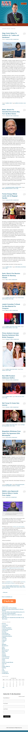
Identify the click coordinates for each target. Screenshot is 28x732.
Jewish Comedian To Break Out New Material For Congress (11, 306)
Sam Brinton (23, 266)
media (23, 396)
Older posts (4, 592)
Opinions (4, 654)
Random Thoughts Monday (7, 662)
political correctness (19, 103)
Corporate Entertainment (7, 629)
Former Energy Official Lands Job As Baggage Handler (10, 196)
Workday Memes (5, 673)
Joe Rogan (23, 424)
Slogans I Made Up (6, 666)
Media (11, 396)
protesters (14, 485)
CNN (16, 396)
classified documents (9, 188)
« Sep (3, 687)
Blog (16, 24)
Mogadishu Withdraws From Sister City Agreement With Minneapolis (11, 433)
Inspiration (4, 640)
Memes (3, 648)
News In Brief (12, 297)
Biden (3, 188)
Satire (11, 103)
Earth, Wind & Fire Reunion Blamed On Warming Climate (11, 275)
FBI (10, 587)
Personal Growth (5, 658)
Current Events (5, 630)
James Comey (19, 587)
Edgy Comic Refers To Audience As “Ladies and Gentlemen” (10, 35)
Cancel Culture (5, 625)
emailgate (7, 587)
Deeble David (16, 39)
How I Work (4, 638)
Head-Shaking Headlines (10, 187)
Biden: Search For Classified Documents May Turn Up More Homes (11, 112)
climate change (21, 297)
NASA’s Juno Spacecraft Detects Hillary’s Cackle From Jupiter (10, 493)
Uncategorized (5, 672)
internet (3, 641)
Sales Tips (4, 663)
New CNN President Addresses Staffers (8, 377)
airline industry (18, 266)
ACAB (16, 484)
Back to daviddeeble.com (7, 596)
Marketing (4, 644)
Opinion (3, 652)
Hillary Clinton (13, 587)
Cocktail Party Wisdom (6, 627)
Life (3, 643)
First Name (5, 703)
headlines (7, 103)
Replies (18, 485)
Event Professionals (6, 634)
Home (4, 24)
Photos (3, 659)
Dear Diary (4, 632)
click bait (7, 585)
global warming (5, 298)
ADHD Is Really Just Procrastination (9, 607)
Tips (3, 669)
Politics (16, 326)
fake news (19, 396)
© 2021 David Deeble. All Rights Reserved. (14, 727)
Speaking (4, 667)
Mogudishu (9, 485)
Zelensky (10, 327)
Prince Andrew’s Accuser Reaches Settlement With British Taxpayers (10, 335)
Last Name (5, 709)
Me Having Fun (16, 585)
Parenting (4, 655)
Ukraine (6, 327)
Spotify (7, 425)
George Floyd (4, 485)
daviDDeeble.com (9, 581)
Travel (3, 670)
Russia (3, 327)
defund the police (21, 484)
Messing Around (5, 649)
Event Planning (5, 633)
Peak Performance (6, 656)
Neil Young (4, 425)
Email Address (6, 698)
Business (4, 623)
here (21, 264)
